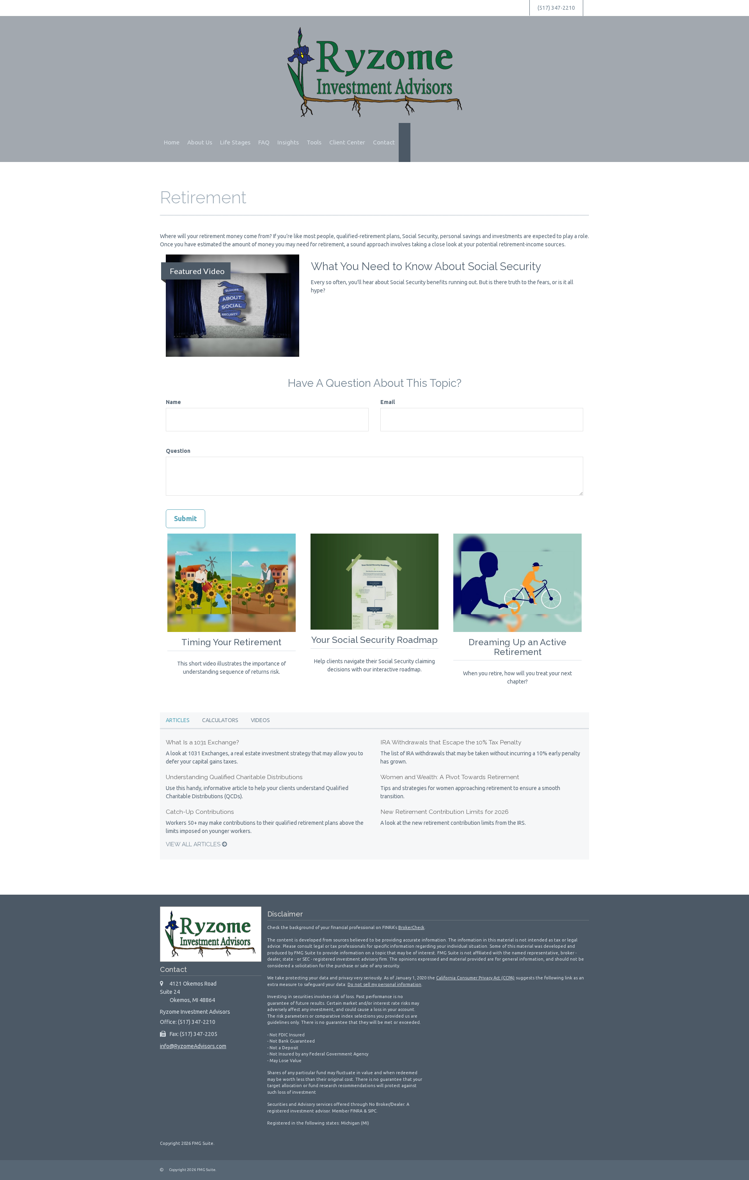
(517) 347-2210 (556, 8)
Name (173, 402)
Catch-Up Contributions (200, 811)
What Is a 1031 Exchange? (202, 742)
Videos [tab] (260, 720)
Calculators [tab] (220, 720)
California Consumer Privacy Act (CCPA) (475, 977)
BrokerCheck (411, 927)
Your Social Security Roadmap (374, 640)
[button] (199, 142)
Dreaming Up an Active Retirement (517, 647)
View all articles (194, 844)
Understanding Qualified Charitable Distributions (234, 777)
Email (387, 402)
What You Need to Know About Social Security (426, 266)
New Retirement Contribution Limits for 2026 (444, 811)
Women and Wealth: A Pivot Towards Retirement (449, 777)
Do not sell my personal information (384, 984)
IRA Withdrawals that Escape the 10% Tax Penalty (451, 742)
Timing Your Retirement (231, 642)
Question (178, 451)
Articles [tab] (178, 720)
